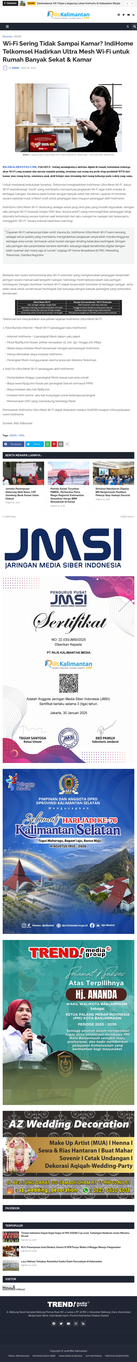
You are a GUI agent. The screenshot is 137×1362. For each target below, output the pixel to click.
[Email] (60, 444)
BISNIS (18, 36)
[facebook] (119, 15)
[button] (127, 4)
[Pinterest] (54, 444)
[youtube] (128, 15)
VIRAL (21, 435)
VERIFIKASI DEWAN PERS (117, 1356)
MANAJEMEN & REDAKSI (70, 1356)
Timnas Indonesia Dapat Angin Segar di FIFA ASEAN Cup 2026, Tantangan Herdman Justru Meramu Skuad (75, 1234)
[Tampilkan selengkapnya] (67, 444)
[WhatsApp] (47, 444)
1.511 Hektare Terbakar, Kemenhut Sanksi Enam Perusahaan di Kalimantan (61, 1261)
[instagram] (76, 1323)
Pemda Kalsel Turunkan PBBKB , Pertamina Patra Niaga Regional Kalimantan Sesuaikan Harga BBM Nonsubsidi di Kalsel (67, 495)
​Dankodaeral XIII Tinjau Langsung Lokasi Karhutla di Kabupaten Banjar (78, 3)
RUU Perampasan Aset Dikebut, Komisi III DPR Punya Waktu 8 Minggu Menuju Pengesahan (71, 1247)
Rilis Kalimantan (78, 1351)
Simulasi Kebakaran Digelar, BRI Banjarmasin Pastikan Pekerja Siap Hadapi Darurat (113, 492)
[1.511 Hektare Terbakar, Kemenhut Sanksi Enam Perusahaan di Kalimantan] (11, 1265)
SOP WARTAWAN (94, 1356)
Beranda (7, 36)
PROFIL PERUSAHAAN (19, 1356)
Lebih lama (126, 516)
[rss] (133, 15)
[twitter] (123, 15)
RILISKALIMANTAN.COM (19, 167)
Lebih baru (10, 516)
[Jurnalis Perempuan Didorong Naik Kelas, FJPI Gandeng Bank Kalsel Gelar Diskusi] (23, 473)
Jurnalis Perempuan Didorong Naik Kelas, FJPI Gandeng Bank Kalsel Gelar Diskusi (22, 493)
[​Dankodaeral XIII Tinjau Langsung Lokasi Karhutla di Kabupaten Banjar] (22, 3)
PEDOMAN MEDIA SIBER (44, 1356)
